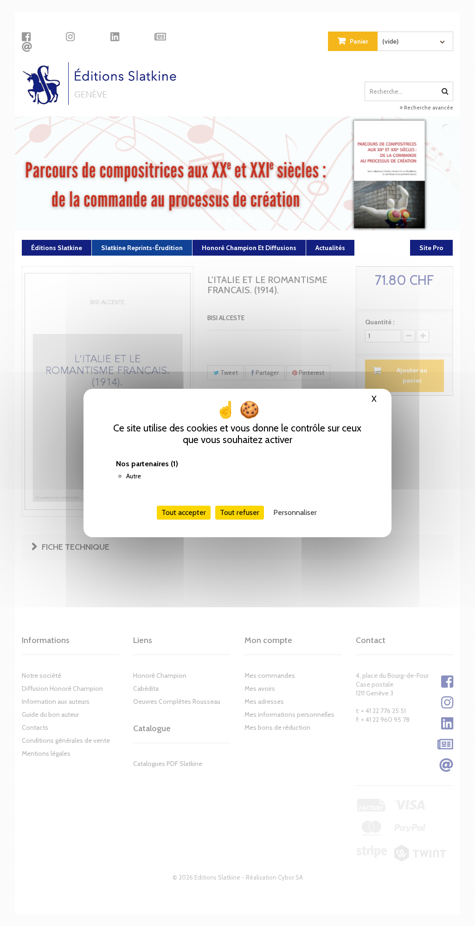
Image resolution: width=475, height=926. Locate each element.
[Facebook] (26, 37)
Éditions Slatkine (56, 248)
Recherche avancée (428, 107)
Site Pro (431, 248)
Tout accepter (183, 512)
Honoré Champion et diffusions (249, 248)
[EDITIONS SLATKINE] (103, 83)
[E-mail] (27, 47)
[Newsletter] (160, 37)
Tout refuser (239, 512)
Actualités (330, 248)
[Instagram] (70, 37)
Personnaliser (295, 512)
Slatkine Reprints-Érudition (142, 248)
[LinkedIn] (114, 37)
